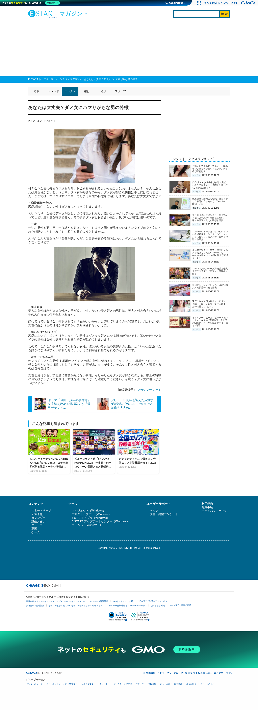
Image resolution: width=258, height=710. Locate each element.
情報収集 (152, 684)
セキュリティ (104, 684)
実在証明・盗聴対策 (35, 605)
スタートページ (41, 510)
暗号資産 (178, 684)
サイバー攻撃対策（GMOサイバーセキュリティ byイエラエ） (77, 605)
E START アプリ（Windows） (91, 517)
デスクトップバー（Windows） (91, 514)
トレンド (53, 91)
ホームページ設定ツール (87, 525)
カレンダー (38, 517)
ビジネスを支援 (86, 684)
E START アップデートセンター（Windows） (100, 521)
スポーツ (120, 91)
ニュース (37, 525)
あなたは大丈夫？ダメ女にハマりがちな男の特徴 (110, 79)
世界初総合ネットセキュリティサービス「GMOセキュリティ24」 (56, 601)
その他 (209, 684)
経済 (103, 91)
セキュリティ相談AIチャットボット (153, 601)
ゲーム (35, 532)
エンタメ (62, 79)
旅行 (87, 91)
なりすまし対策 (158, 605)
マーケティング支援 (123, 684)
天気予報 (37, 514)
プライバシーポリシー (216, 510)
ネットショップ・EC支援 (63, 684)
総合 (37, 91)
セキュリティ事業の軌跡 (180, 605)
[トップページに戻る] (43, 14)
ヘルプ (154, 510)
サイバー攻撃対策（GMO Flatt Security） (128, 605)
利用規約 (207, 503)
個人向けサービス (194, 684)
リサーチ (140, 684)
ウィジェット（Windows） (89, 510)
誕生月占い (38, 521)
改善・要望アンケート (164, 514)
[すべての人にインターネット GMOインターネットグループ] (230, 3)
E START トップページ (40, 79)
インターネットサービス (37, 684)
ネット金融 (165, 684)
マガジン (75, 79)
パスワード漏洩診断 (99, 601)
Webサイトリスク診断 (122, 601)
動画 (34, 528)
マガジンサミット (149, 389)
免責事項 (207, 507)
